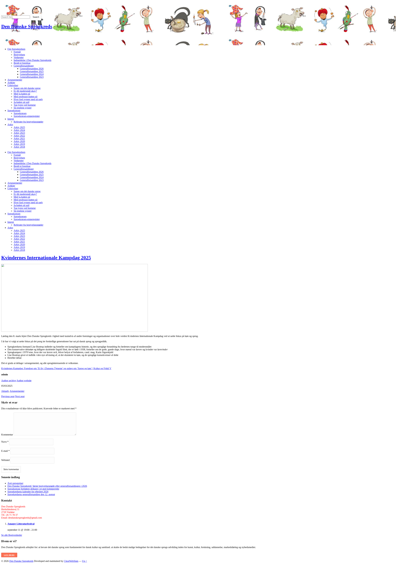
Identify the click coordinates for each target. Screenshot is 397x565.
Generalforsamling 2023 (32, 77)
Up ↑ (84, 561)
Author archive (8, 380)
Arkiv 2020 (19, 141)
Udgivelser (12, 85)
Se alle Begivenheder (11, 535)
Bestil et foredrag (22, 63)
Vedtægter (19, 57)
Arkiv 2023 (19, 133)
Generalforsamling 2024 (32, 74)
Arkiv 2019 (19, 144)
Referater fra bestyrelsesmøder (28, 121)
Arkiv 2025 (19, 127)
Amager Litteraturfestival (20, 523)
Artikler (11, 82)
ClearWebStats (71, 561)
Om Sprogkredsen (16, 49)
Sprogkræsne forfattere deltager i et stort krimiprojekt (33, 488)
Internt (10, 119)
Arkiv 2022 (19, 135)
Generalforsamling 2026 (32, 68)
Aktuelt (5, 391)
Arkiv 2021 (19, 138)
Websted (5, 460)
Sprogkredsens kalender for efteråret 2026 (27, 491)
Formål (17, 51)
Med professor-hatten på (25, 96)
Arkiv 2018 (19, 147)
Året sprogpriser (15, 483)
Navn (5, 441)
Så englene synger (22, 107)
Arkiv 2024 (19, 130)
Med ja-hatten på (22, 93)
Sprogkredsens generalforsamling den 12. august (31, 494)
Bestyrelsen (19, 54)
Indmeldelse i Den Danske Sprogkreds (32, 60)
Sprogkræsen (13, 110)
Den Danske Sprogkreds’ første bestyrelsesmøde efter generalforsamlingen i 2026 (47, 486)
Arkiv (10, 124)
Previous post (7, 396)
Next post (20, 396)
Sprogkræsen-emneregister (27, 116)
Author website (23, 380)
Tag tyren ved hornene (25, 105)
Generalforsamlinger (24, 65)
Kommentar (7, 434)
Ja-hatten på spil (21, 102)
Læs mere (9, 555)
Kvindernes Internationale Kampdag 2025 (46, 257)
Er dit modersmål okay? (25, 91)
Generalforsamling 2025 (32, 71)
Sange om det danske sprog (27, 88)
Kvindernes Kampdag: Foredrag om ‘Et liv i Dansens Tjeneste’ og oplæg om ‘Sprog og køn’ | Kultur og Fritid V (56, 368)
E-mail (5, 451)
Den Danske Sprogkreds (26, 26)
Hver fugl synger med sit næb (28, 99)
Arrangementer (14, 79)
